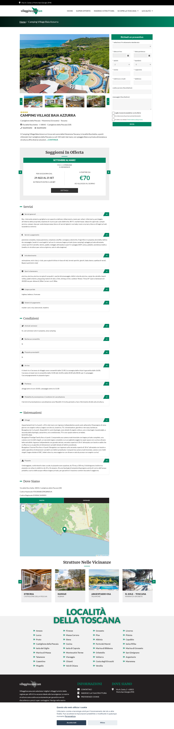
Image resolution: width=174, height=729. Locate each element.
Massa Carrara (72, 635)
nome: (115, 70)
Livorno (129, 631)
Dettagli (64, 190)
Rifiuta (102, 723)
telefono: (137, 79)
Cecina (69, 644)
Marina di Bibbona (104, 648)
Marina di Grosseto (134, 648)
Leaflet (98, 555)
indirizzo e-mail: (119, 79)
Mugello (40, 665)
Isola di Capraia (73, 648)
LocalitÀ (146, 11)
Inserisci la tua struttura (94, 693)
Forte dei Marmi (103, 644)
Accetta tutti (71, 723)
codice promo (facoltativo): (122, 88)
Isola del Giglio (42, 648)
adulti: (115, 61)
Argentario (131, 657)
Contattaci (86, 689)
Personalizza (70, 716)
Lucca (38, 635)
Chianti (69, 661)
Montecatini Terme (74, 652)
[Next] (108, 101)
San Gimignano (132, 652)
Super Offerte (83, 11)
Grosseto (100, 631)
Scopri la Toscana (127, 11)
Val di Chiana (72, 665)
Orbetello (100, 652)
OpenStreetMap (105, 555)
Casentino (40, 661)
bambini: (137, 61)
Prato (38, 639)
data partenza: (139, 51)
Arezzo (39, 631)
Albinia (99, 639)
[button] (64, 530)
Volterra (100, 657)
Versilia (99, 665)
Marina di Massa (43, 652)
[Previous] (21, 101)
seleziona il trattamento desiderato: (126, 42)
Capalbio (130, 639)
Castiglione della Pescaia (47, 644)
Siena (68, 639)
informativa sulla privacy (135, 119)
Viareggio (70, 657)
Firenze (69, 631)
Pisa (98, 635)
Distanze (86, 500)
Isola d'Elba (131, 644)
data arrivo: (117, 51)
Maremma (130, 661)
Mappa (41, 500)
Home (70, 11)
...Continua (52, 140)
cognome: (138, 70)
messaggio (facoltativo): (121, 97)
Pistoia (129, 635)
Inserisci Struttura (104, 11)
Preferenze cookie (90, 697)
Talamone (40, 657)
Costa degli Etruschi (105, 661)
